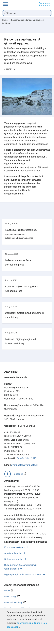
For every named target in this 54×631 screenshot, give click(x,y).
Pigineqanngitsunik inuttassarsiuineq (23, 574)
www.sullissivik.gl (13, 602)
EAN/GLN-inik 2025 (26, 458)
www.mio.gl (10, 596)
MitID (7, 590)
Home (4, 20)
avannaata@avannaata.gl (24, 465)
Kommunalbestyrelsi (14, 547)
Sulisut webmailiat (13, 559)
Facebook (18, 473)
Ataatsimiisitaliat (13, 553)
